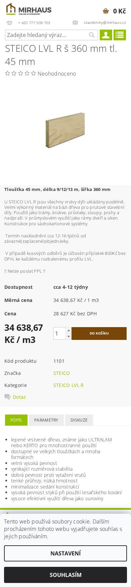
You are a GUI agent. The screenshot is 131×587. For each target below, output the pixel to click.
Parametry (46, 420)
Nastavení (65, 553)
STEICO (61, 373)
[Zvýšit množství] (69, 330)
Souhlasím (66, 575)
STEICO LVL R (68, 385)
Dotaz (19, 397)
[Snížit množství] (69, 336)
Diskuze (79, 420)
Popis (16, 420)
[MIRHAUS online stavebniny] (29, 8)
